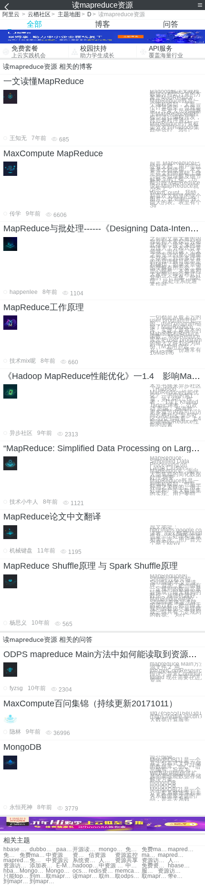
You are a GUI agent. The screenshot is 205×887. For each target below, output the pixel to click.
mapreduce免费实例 (181, 849)
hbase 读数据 (16, 849)
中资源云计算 (133, 865)
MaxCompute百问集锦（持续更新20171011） (90, 703)
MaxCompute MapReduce (53, 153)
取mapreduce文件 (107, 876)
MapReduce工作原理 (43, 307)
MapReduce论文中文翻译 (52, 516)
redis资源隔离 (102, 871)
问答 (170, 24)
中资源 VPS (112, 865)
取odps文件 (128, 876)
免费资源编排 (155, 865)
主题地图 (69, 14)
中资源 (54, 855)
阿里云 (11, 14)
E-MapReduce (64, 865)
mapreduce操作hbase (150, 855)
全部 (34, 24)
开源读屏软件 (85, 849)
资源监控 (80, 855)
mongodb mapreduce (112, 849)
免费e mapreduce (38, 860)
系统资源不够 (85, 860)
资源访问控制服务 (171, 871)
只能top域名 (16, 876)
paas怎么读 (64, 849)
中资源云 (57, 860)
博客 (102, 24)
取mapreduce (59, 876)
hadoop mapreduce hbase (85, 865)
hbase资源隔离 (181, 865)
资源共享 (126, 860)
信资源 (97, 855)
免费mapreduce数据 (133, 849)
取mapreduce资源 (155, 876)
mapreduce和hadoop (16, 860)
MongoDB (22, 747)
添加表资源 (43, 865)
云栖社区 (39, 14)
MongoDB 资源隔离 (33, 871)
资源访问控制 (155, 860)
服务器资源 (150, 871)
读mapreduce (85, 876)
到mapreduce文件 (38, 876)
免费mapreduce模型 (33, 855)
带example (176, 876)
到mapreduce (16, 881)
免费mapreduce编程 (11, 855)
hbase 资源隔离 (11, 871)
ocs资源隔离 (80, 871)
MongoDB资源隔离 (59, 871)
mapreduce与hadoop (171, 855)
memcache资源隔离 (128, 871)
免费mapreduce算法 (155, 849)
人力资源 (107, 860)
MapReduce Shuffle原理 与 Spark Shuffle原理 (90, 566)
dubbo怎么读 (43, 849)
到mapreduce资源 (43, 881)
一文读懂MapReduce (43, 81)
